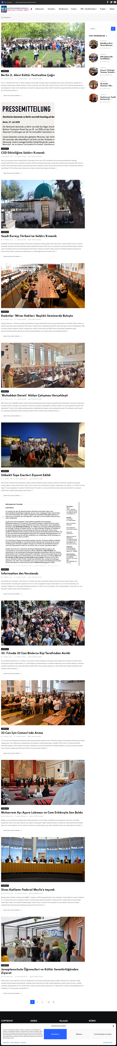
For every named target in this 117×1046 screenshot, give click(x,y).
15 (49, 1002)
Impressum (23, 1042)
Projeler (102, 9)
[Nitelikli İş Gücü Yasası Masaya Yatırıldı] (93, 44)
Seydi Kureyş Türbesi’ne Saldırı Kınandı (29, 236)
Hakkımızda (39, 9)
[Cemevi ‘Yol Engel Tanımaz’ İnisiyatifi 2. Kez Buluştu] (93, 71)
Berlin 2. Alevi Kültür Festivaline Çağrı (28, 75)
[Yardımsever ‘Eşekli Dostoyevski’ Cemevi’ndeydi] (93, 98)
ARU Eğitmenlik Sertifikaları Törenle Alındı (106, 59)
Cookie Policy (6, 1042)
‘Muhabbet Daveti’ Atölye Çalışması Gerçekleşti (34, 395)
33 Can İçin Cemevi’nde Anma (22, 733)
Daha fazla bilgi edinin (11, 95)
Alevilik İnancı (63, 9)
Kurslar (73, 9)
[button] (113, 1026)
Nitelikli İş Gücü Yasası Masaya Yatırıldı (106, 45)
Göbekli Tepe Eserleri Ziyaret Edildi (26, 475)
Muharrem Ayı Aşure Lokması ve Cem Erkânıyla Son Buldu (42, 812)
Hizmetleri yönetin (107, 1042)
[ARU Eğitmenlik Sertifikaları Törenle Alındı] (93, 57)
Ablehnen (79, 1034)
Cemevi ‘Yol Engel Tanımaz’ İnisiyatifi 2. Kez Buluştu (107, 72)
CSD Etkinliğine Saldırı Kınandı (23, 152)
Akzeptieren (55, 1034)
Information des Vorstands (19, 573)
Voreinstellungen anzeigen (103, 1034)
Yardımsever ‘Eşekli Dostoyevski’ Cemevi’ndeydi (108, 99)
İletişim (112, 9)
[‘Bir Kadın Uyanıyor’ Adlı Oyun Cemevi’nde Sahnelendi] (93, 84)
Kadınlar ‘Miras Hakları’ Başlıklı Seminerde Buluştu (29, 2)
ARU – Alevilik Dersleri (88, 9)
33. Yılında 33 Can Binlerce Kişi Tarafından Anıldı (35, 653)
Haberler (103, 40)
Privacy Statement (15, 1042)
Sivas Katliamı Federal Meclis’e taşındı (28, 889)
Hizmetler (51, 9)
